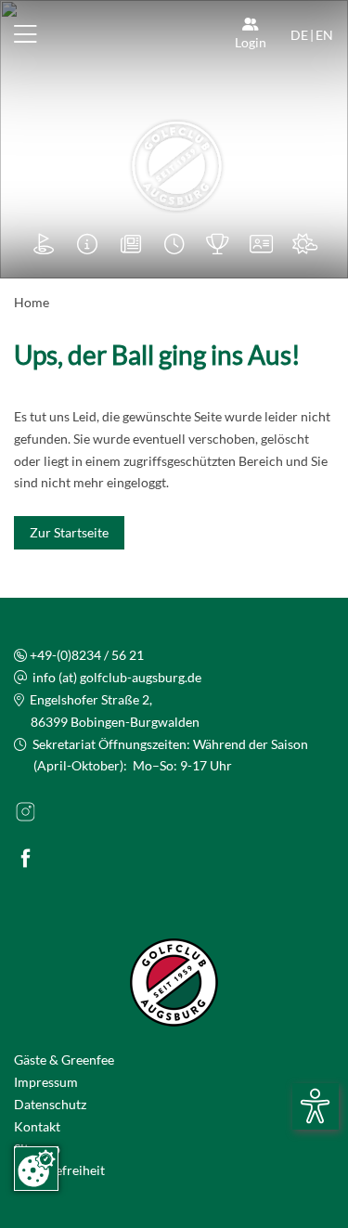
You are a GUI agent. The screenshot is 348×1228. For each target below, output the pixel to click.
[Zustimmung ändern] (36, 1168)
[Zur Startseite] (174, 166)
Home (31, 302)
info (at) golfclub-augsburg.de (116, 677)
